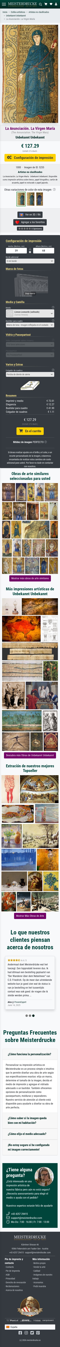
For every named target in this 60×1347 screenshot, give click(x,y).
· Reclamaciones (12, 1286)
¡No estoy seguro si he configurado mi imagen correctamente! (28, 1147)
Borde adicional (12, 257)
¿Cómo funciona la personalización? (29, 1054)
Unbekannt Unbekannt (16, 15)
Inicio (5, 12)
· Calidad (36, 1271)
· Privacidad (10, 1278)
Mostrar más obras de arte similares (30, 578)
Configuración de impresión (32, 158)
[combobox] (30, 261)
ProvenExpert (20, 1002)
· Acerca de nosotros (14, 1290)
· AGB (7, 1274)
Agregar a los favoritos (32, 222)
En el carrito (32, 431)
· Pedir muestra (39, 1286)
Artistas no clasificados (39, 12)
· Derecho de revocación (15, 1282)
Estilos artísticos (18, 12)
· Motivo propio (39, 1263)
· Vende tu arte (38, 1267)
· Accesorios (37, 1282)
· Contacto (9, 1267)
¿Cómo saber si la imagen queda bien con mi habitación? (27, 1120)
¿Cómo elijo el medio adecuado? (27, 1134)
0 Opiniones (36, 228)
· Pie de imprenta (12, 1271)
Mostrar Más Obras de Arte (30, 915)
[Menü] (4, 4)
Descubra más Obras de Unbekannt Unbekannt (30, 755)
